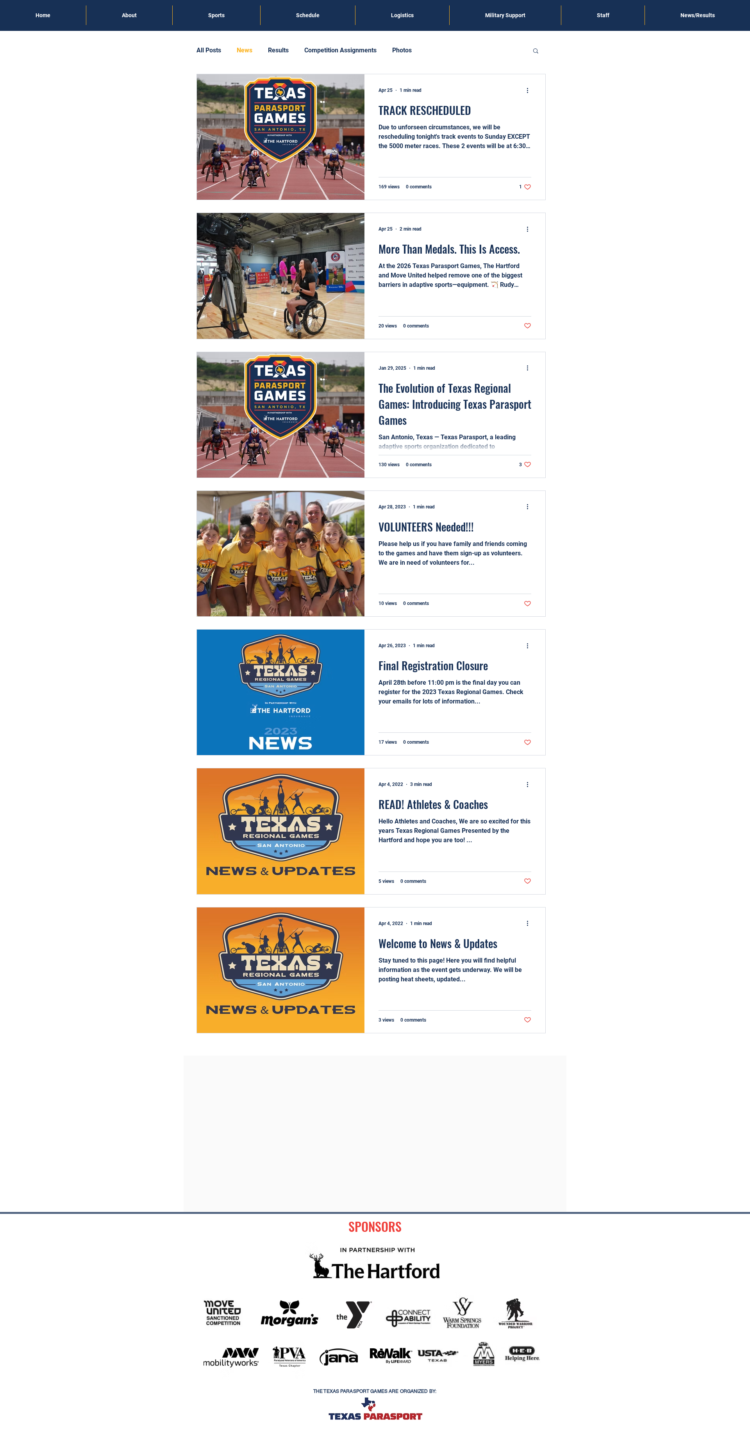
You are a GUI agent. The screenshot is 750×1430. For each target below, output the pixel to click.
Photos (402, 50)
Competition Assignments (340, 50)
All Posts (208, 50)
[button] (535, 51)
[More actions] (530, 90)
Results (278, 50)
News (244, 50)
